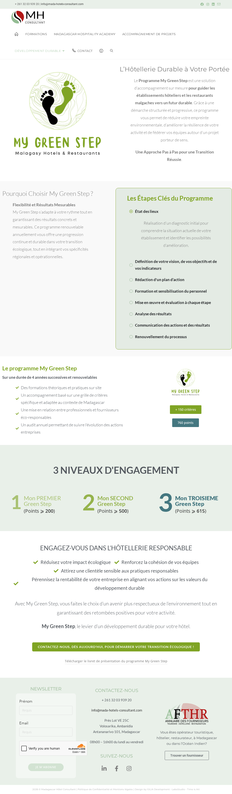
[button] (185, 409)
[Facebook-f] (116, 768)
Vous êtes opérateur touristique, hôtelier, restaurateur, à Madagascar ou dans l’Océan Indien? (187, 738)
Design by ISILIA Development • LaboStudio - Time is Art (167, 789)
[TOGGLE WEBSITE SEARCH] (111, 50)
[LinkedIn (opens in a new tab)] (213, 4)
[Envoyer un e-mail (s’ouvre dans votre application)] (218, 4)
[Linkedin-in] (104, 768)
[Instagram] (129, 768)
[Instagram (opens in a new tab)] (207, 4)
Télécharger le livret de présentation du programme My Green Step (116, 661)
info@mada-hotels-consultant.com (62, 4)
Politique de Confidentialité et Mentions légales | (106, 789)
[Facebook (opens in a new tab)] (202, 4)
